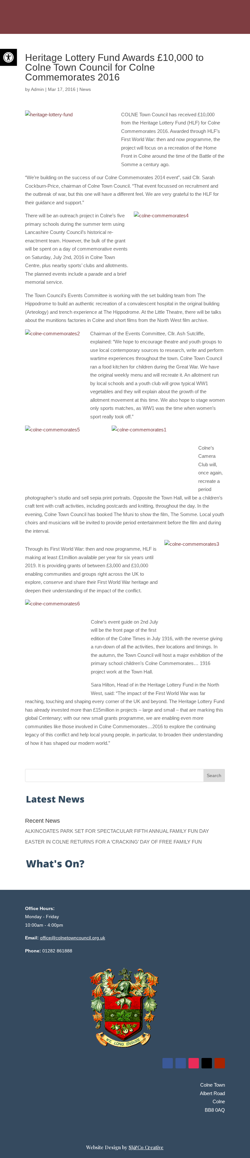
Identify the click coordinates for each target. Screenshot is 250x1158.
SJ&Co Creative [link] (146, 1147)
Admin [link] (37, 89)
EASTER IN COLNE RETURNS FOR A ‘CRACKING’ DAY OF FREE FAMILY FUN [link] (113, 842)
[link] (8, 57)
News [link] (85, 89)
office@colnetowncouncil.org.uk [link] (72, 937)
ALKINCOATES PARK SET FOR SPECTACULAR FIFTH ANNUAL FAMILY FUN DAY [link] (117, 831)
